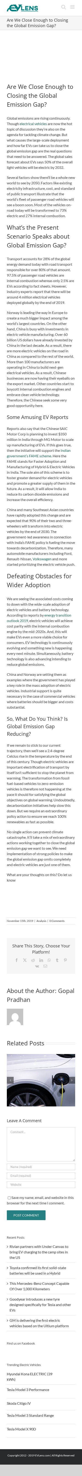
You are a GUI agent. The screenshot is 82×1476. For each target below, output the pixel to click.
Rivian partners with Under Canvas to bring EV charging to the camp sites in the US (39, 1252)
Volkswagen (42, 559)
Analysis (41, 921)
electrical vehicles (33, 123)
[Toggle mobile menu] (72, 7)
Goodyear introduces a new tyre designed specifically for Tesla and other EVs (40, 1304)
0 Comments (56, 921)
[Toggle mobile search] (63, 7)
